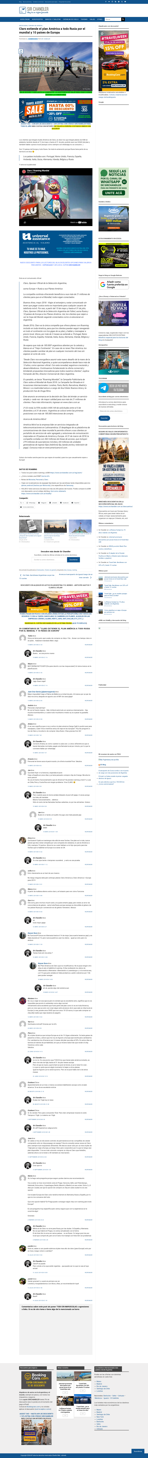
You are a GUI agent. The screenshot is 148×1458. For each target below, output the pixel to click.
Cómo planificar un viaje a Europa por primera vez (115, 611)
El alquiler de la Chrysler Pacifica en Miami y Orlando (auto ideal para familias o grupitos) (113, 555)
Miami (99, 1381)
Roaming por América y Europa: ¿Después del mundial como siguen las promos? (30, 536)
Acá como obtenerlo (58, 491)
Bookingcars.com (33, 1407)
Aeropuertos (37, 19)
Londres (100, 1391)
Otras (99, 19)
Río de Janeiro (102, 1386)
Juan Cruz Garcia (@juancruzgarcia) (41, 692)
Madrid (99, 1384)
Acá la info (45, 476)
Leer (65, 1392)
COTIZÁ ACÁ (48, 265)
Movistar (32, 480)
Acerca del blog (27, 2)
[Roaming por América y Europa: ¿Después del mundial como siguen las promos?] (30, 526)
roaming (74, 570)
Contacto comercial (38, 2)
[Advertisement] (92, 10)
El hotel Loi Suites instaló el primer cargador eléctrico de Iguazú (113, 777)
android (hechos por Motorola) (38, 485)
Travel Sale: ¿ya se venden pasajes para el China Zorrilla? (115, 594)
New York (100, 1417)
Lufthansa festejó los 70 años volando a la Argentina (112, 531)
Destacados (23, 25)
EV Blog (103, 765)
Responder (88, 644)
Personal (39, 480)
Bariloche (107, 1396)
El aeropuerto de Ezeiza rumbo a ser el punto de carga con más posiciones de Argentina (114, 772)
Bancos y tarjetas (53, 19)
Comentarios (108, 581)
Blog (20, 2)
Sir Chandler (45, 39)
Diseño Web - (59, 1455)
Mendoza (98, 1398)
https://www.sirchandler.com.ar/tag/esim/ (66, 473)
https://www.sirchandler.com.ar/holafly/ (36, 494)
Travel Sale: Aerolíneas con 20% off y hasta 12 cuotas (113, 563)
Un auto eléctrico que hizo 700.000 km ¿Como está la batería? (111, 783)
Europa (69, 570)
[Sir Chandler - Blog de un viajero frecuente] (33, 10)
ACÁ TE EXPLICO (79, 623)
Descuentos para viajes (51, 2)
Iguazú (106, 1398)
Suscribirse (73, 560)
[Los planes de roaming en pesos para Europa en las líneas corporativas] (55, 526)
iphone (23, 485)
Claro (46, 480)
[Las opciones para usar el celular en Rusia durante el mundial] (80, 526)
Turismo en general (35, 25)
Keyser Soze (32, 933)
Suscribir (104, 418)
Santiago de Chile (103, 1389)
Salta (114, 1396)
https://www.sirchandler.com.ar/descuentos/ (116, 506)
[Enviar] (123, 19)
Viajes (92, 19)
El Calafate (115, 1398)
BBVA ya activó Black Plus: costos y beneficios (113, 547)
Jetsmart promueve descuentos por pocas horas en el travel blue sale (113, 539)
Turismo (84, 19)
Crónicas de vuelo (70, 19)
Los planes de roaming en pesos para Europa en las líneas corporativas (54, 536)
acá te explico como (43, 1409)
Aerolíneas (25, 19)
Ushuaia (121, 1396)
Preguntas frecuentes (65, 2)
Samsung (69, 485)
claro (65, 570)
